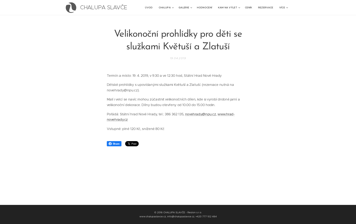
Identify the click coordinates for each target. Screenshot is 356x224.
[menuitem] (150, 7)
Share (116, 143)
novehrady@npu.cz (200, 114)
